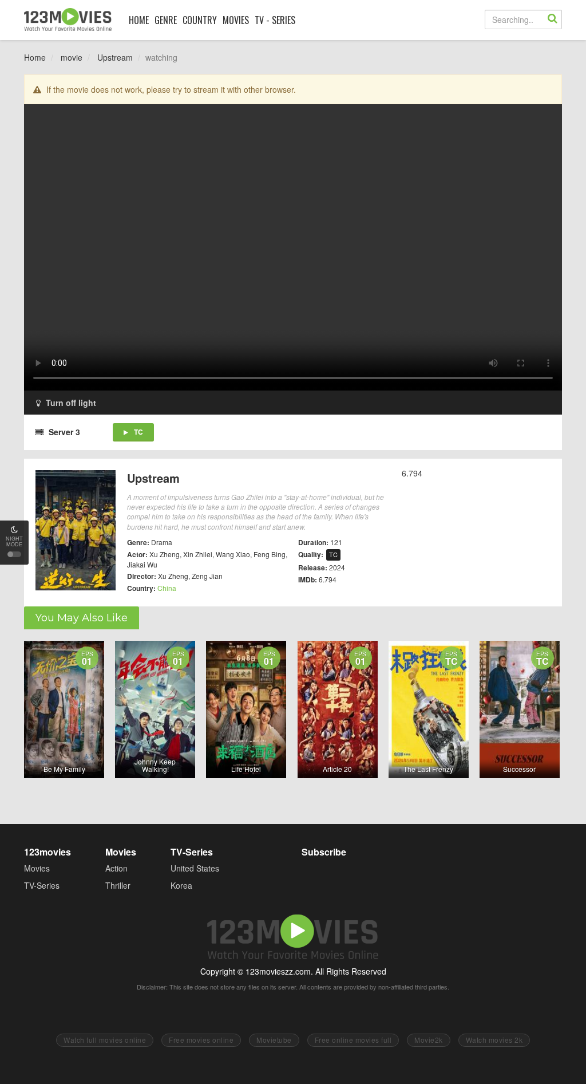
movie (71, 57)
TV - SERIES (275, 20)
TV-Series (42, 885)
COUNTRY (200, 20)
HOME (139, 20)
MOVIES (236, 20)
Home (35, 57)
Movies (37, 868)
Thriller (117, 885)
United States (195, 868)
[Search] (552, 19)
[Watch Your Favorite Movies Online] (68, 19)
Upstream (115, 57)
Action (116, 868)
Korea (181, 885)
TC (138, 432)
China (166, 588)
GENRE (166, 20)
